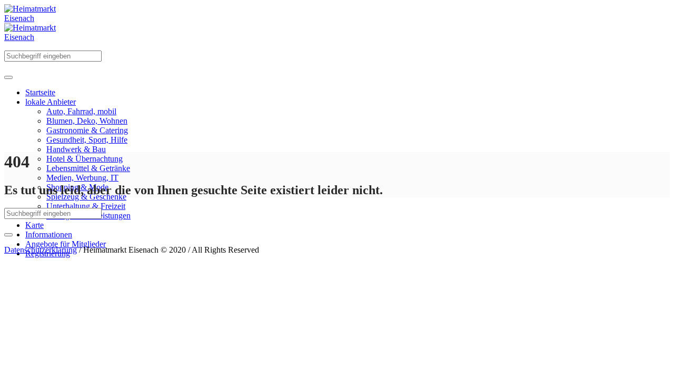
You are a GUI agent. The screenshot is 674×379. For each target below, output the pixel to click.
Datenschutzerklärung (40, 249)
